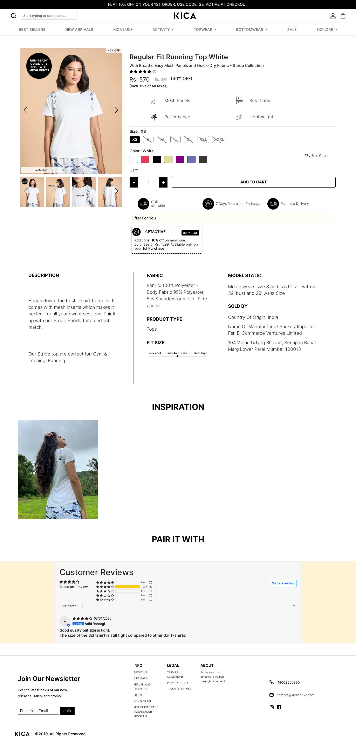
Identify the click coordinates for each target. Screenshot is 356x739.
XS (134, 139)
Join (67, 711)
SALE (292, 29)
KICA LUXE (123, 29)
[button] (13, 15)
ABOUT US (140, 672)
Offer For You (143, 218)
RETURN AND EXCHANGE (142, 687)
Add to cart (253, 182)
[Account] (333, 15)
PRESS (138, 695)
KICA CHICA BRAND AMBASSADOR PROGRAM (146, 712)
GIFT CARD (141, 678)
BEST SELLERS (32, 29)
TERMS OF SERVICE (179, 689)
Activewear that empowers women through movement (212, 677)
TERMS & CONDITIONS (175, 674)
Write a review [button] (283, 583)
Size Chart (320, 156)
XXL (203, 139)
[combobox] (49, 16)
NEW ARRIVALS (79, 29)
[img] (83, 618)
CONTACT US (142, 701)
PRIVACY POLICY (177, 682)
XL (189, 139)
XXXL (219, 139)
